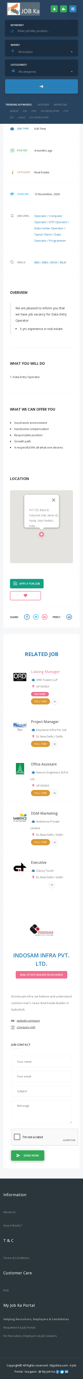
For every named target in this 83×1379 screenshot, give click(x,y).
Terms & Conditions (16, 1258)
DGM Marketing (44, 813)
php (33, 111)
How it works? (12, 1225)
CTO (65, 111)
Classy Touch (45, 871)
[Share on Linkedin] (45, 617)
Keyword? (17, 25)
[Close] (53, 500)
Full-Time (40, 701)
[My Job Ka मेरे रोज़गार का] (23, 9)
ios (12, 117)
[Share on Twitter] (36, 617)
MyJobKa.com (59, 1365)
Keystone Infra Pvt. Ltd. (51, 730)
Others (39, 884)
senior (14, 111)
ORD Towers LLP (47, 680)
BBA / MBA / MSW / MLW (50, 262)
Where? (15, 44)
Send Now (31, 1155)
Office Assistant (44, 764)
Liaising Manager (45, 671)
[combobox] (42, 51)
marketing (60, 104)
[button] (41, 535)
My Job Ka (48, 1371)
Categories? (19, 64)
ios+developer (38, 117)
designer (43, 104)
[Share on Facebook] (27, 617)
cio (25, 111)
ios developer (50, 111)
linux (21, 117)
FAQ (6, 1290)
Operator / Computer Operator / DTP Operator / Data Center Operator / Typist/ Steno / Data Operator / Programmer (51, 228)
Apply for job (29, 584)
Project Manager (45, 721)
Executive (38, 862)
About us (9, 1212)
